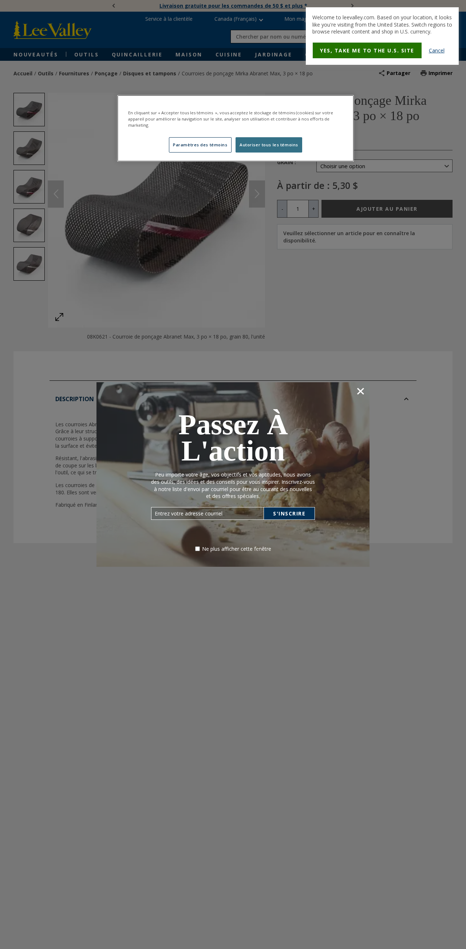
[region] (235, 128)
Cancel (437, 50)
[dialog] (382, 36)
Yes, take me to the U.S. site (367, 50)
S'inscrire (289, 513)
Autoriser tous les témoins (269, 144)
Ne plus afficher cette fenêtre (236, 548)
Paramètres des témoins (200, 144)
